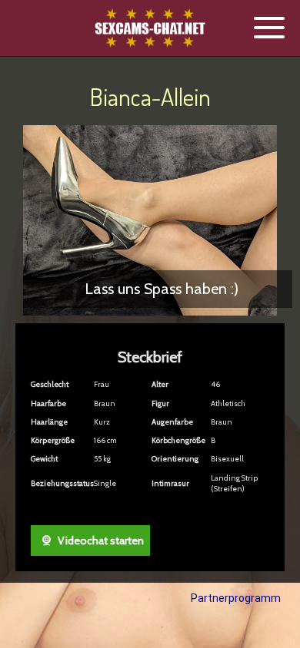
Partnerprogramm (236, 598)
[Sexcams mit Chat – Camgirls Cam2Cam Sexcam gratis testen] (150, 29)
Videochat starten (99, 540)
